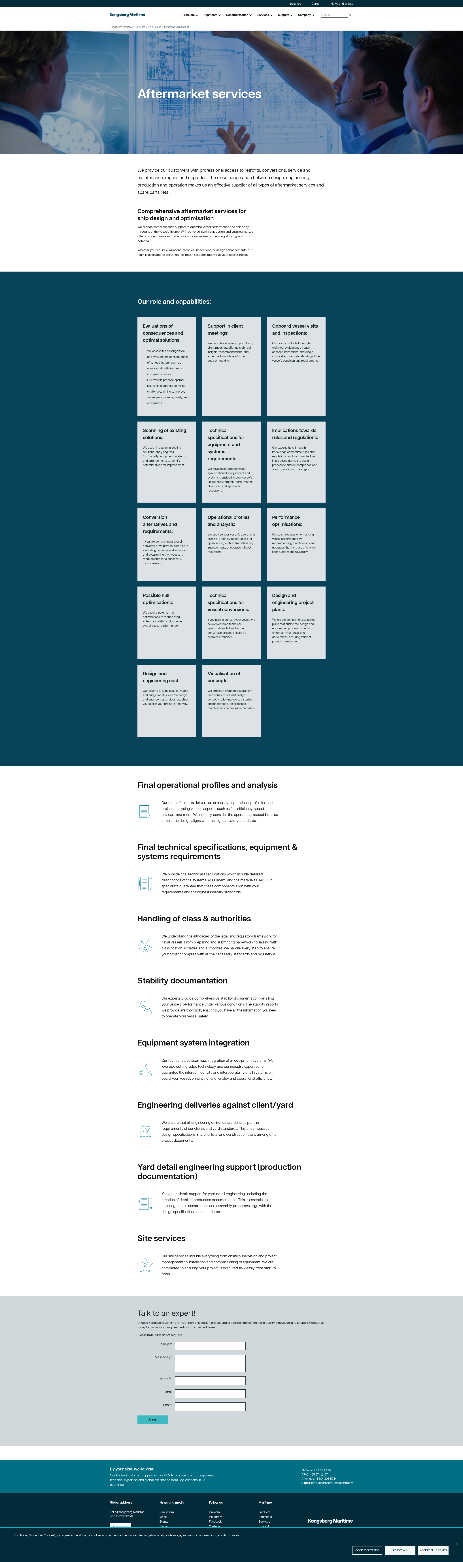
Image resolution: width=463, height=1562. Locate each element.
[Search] (350, 15)
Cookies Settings (367, 1550)
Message (161, 1357)
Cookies (234, 1535)
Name (164, 1379)
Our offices (120, 1527)
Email (168, 1392)
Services (140, 27)
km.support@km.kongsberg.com (332, 1483)
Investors (295, 3)
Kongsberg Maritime (121, 27)
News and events (342, 3)
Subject (166, 1344)
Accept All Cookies (433, 1550)
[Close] (457, 1544)
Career (316, 3)
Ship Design (154, 27)
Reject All (400, 1550)
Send (152, 1419)
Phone (167, 1405)
